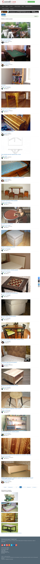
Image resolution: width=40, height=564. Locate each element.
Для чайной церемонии (6, 39)
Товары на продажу (5, 8)
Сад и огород (4, 156)
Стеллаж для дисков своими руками (10, 431)
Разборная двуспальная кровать (9, 362)
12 (16, 487)
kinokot (5, 434)
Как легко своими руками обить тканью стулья (12, 339)
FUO (5, 249)
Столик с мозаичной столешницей (9, 293)
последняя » (34, 487)
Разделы (3, 14)
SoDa (5, 87)
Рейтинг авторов (17, 6)
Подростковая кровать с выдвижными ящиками (12, 177)
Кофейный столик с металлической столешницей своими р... (11, 532)
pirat (5, 411)
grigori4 (5, 157)
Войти (26, 1)
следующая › (29, 487)
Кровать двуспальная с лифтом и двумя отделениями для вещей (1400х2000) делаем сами (17, 478)
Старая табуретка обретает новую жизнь (11, 408)
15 (22, 487)
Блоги (3, 6)
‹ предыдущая (10, 487)
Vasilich (5, 133)
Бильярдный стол (5, 62)
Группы (7, 6)
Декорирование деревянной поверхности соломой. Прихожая (16, 454)
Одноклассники (9, 545)
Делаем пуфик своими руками (8, 316)
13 (18, 487)
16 (24, 487)
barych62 (5, 41)
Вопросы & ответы (28, 6)
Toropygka (6, 64)
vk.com (5, 545)
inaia (5, 272)
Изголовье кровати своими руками (9, 270)
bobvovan (6, 203)
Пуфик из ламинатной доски (8, 246)
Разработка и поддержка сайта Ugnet (7, 559)
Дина (5, 341)
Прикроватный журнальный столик (9, 385)
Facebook (14, 545)
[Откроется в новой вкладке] (3, 560)
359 (4, 553)
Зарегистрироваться (31, 1)
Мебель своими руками (6, 40)
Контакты (11, 8)
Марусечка (6, 110)
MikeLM (5, 180)
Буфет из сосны (4, 522)
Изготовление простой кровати (6, 512)
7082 (4, 550)
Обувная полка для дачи (7, 131)
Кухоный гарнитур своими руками (9, 200)
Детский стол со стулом (7, 223)
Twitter (12, 545)
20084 (7, 549)
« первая (4, 487)
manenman (6, 364)
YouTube (2, 545)
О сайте (11, 6)
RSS (7, 545)
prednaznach (6, 457)
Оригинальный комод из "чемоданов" (7, 502)
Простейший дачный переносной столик (11, 154)
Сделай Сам (9, 2)
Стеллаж (3, 85)
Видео (23, 6)
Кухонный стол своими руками (8, 108)
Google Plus (16, 545)
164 (8, 552)
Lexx (5, 318)
